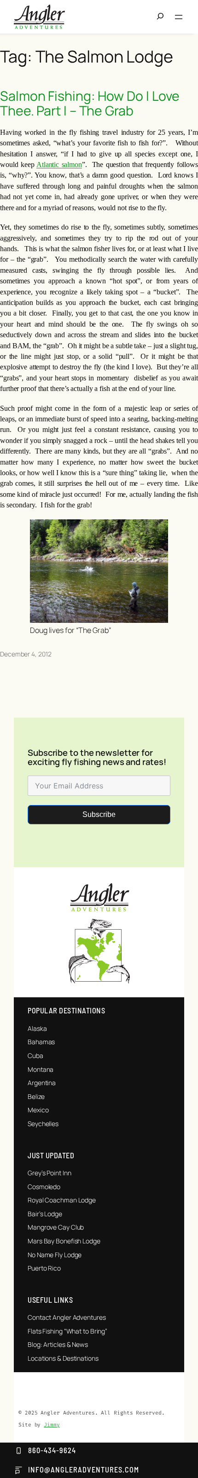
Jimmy (52, 1424)
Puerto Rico (44, 1268)
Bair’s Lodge (45, 1213)
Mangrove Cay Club (56, 1227)
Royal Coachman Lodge (62, 1200)
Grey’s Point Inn (49, 1172)
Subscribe (99, 814)
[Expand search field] (163, 17)
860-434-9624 (52, 1450)
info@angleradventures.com (83, 1469)
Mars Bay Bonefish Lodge (64, 1240)
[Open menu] (178, 17)
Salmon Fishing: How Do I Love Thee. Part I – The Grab (90, 103)
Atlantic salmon (59, 164)
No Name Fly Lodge (55, 1254)
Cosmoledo (44, 1186)
